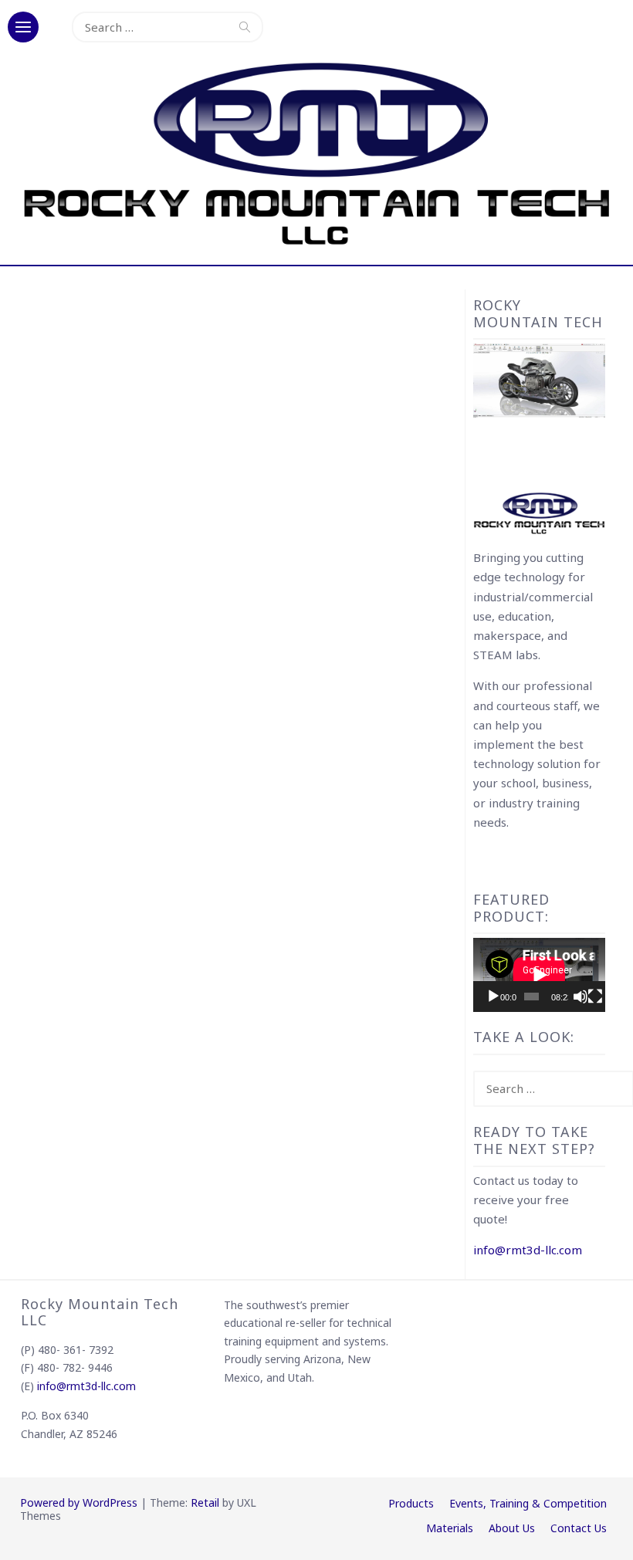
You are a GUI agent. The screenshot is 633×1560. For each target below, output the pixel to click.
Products (411, 1503)
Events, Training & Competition (528, 1503)
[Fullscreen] (595, 996)
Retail (205, 1502)
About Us (512, 1528)
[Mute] (580, 996)
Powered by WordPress (78, 1502)
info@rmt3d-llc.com (527, 1249)
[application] (539, 975)
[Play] (493, 996)
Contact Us (578, 1528)
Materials (449, 1528)
